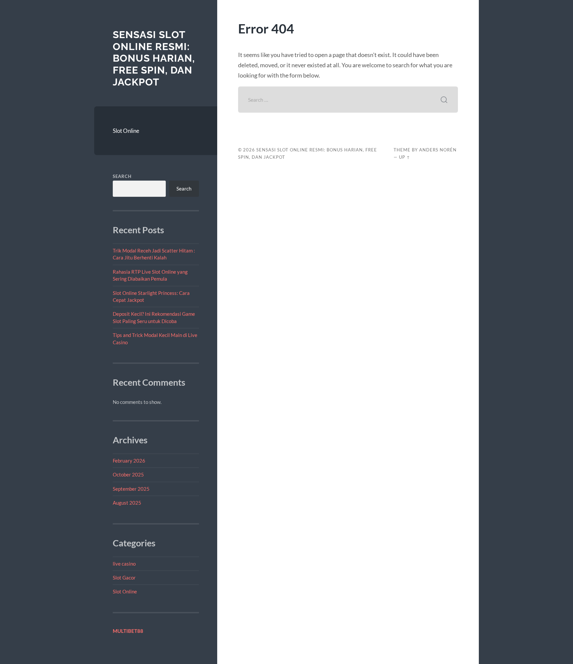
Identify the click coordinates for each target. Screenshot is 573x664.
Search (122, 176)
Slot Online (126, 130)
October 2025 (128, 474)
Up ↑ (404, 157)
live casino (124, 564)
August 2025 (127, 503)
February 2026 (129, 461)
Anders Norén (438, 149)
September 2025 (131, 489)
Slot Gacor (124, 578)
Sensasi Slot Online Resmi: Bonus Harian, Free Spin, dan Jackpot (154, 58)
